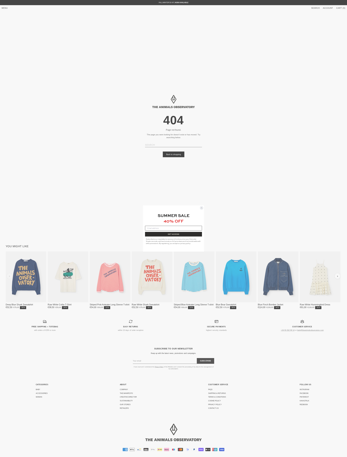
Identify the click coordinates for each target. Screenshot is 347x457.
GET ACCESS (173, 234)
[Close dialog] (201, 208)
